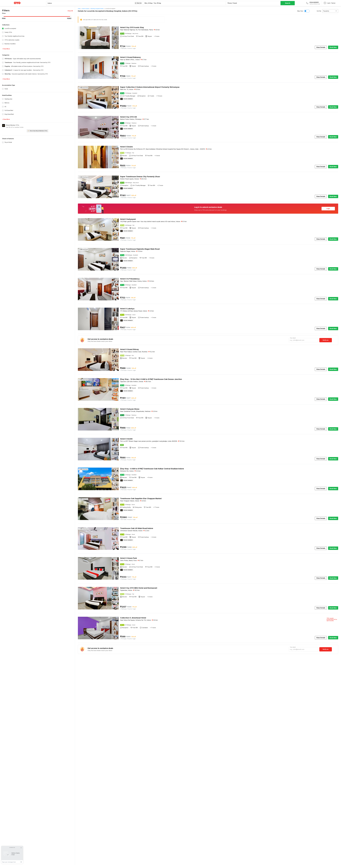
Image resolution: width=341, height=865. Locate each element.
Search (287, 3)
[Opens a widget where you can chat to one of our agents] (12, 854)
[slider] (3, 16)
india (79, 8)
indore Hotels (85, 8)
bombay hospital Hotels (97, 8)
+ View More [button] (6, 49)
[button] (70, 11)
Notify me (325, 340)
